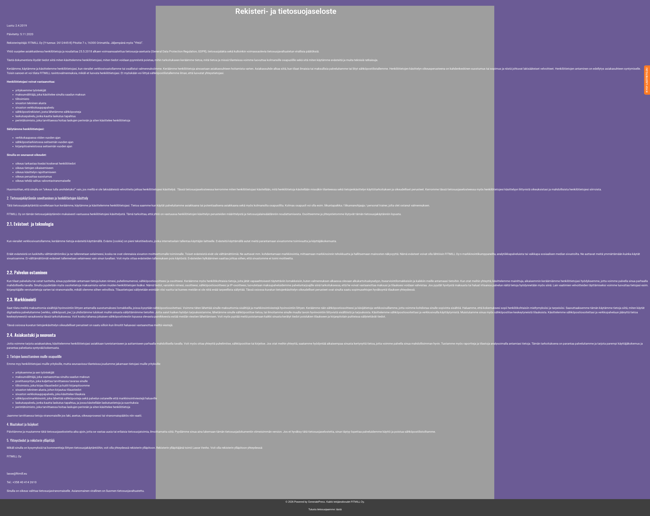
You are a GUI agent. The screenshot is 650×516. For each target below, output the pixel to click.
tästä (339, 509)
